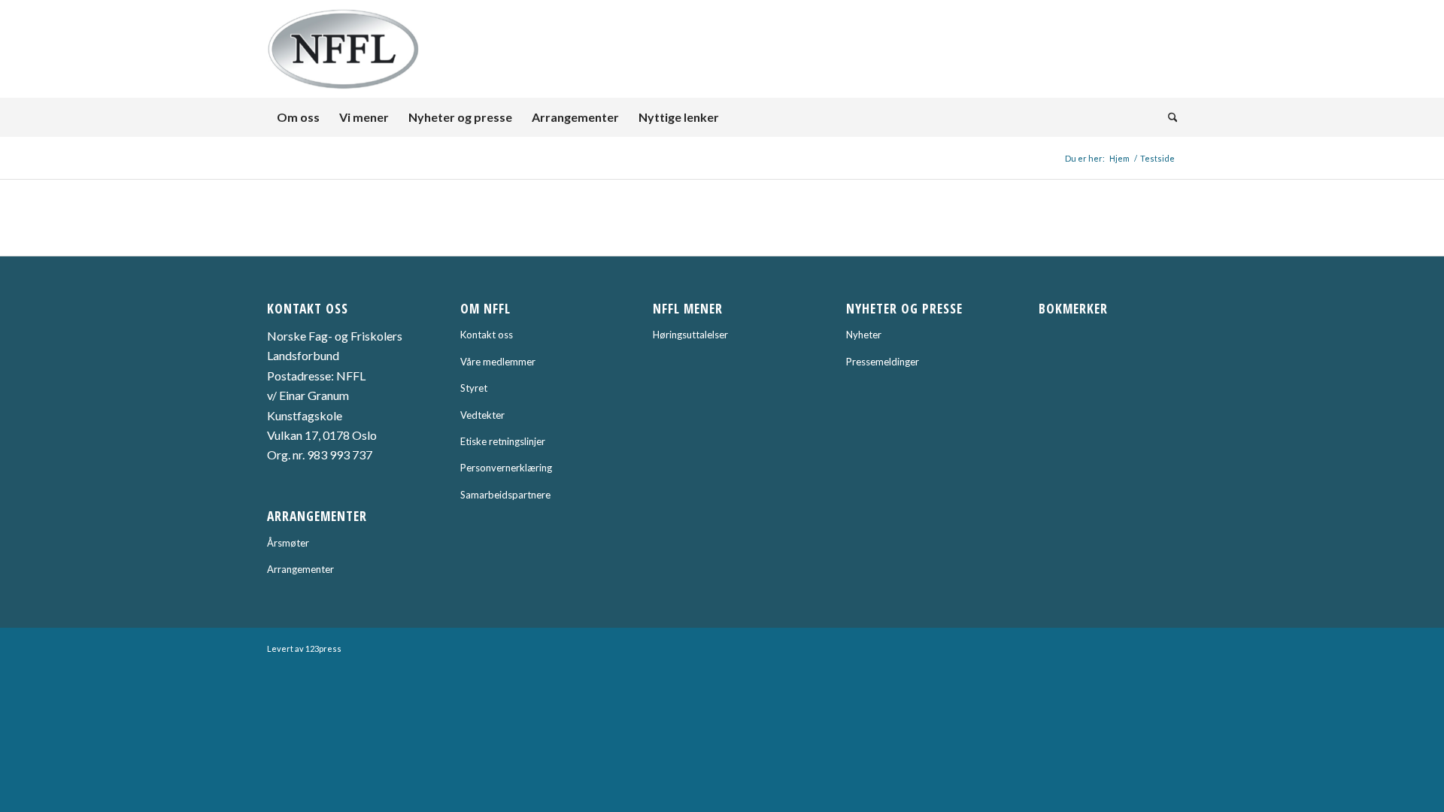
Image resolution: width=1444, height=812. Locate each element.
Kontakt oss (486, 335)
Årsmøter (288, 543)
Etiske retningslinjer (502, 441)
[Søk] (1168, 117)
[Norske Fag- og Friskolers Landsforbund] (343, 49)
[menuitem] (298, 117)
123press (323, 648)
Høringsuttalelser (690, 335)
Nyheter (863, 335)
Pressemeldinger (882, 362)
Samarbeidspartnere (505, 495)
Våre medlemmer (497, 362)
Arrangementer (300, 569)
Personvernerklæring (506, 468)
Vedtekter (482, 415)
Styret (473, 388)
